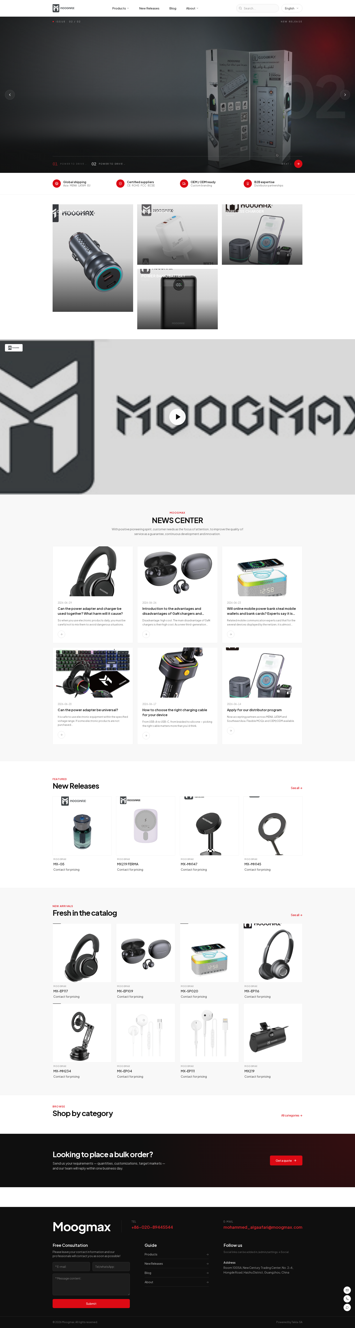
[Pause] (102, 123)
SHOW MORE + (69, 123)
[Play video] (177, 417)
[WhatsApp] (347, 1307)
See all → (296, 788)
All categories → (291, 1115)
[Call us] (347, 1299)
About (190, 8)
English (289, 8)
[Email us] (347, 1290)
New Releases (149, 8)
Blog (172, 8)
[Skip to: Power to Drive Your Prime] (298, 164)
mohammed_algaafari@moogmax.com (263, 1227)
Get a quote (284, 1160)
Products (119, 8)
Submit (91, 1303)
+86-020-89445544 (152, 1227)
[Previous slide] (10, 95)
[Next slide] (345, 95)
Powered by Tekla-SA (289, 1322)
